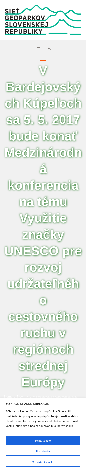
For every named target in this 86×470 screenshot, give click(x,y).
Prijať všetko (43, 440)
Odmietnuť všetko (43, 462)
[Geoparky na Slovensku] (43, 20)
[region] (43, 434)
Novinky (23, 396)
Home (8, 396)
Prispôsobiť (43, 451)
